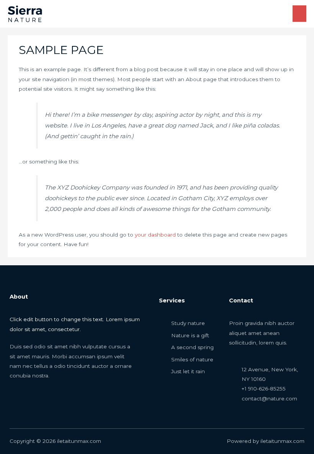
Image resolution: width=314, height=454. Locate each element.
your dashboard (155, 235)
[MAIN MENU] (300, 13)
